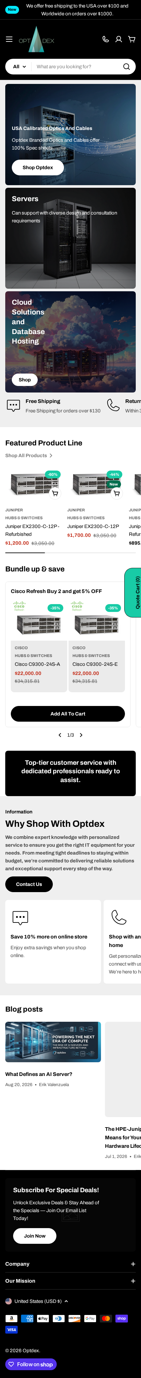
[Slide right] (81, 735)
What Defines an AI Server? (38, 1074)
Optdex (31, 1350)
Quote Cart (137, 592)
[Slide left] (60, 735)
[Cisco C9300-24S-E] (97, 621)
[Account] (119, 39)
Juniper (14, 510)
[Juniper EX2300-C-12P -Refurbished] (35, 485)
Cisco (21, 648)
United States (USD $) (38, 1301)
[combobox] (70, 66)
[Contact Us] (106, 39)
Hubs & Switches (24, 518)
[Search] (127, 67)
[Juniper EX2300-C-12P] (97, 485)
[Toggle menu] (9, 39)
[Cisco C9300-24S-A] (39, 621)
